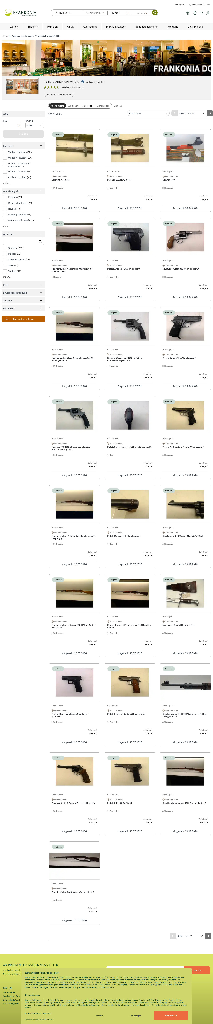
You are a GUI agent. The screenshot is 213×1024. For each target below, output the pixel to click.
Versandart (9, 308)
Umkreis (29, 120)
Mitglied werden (195, 4)
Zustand (7, 300)
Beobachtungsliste (11, 1003)
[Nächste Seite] (208, 936)
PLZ (5, 120)
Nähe (6, 114)
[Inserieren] (194, 14)
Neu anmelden (9, 992)
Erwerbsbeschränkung (15, 292)
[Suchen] (155, 12)
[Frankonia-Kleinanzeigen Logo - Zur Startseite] (21, 13)
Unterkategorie (11, 191)
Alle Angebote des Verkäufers (59, 94)
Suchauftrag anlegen (23, 318)
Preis (5, 284)
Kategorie (8, 145)
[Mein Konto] (208, 14)
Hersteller (8, 234)
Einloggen (179, 4)
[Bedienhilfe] (188, 13)
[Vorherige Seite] (174, 113)
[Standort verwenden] (128, 13)
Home (5, 36)
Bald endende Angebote (13, 1000)
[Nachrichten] (202, 14)
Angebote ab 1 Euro (11, 996)
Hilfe (208, 4)
